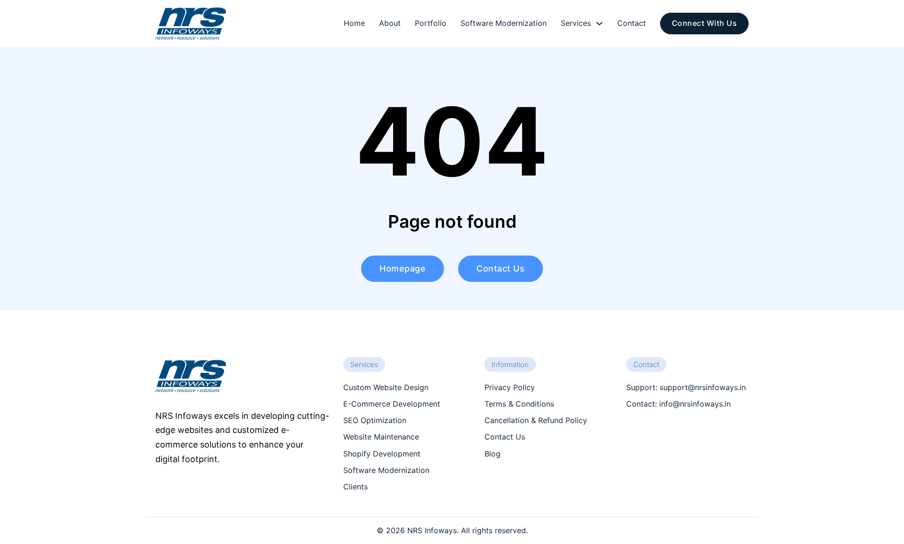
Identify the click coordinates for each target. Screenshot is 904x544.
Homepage (402, 268)
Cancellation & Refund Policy (535, 420)
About (390, 23)
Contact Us (504, 436)
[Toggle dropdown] (599, 23)
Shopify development (381, 453)
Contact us (500, 268)
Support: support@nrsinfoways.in (686, 387)
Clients (355, 486)
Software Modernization (503, 23)
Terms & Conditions (519, 403)
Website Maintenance (381, 436)
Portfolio (430, 23)
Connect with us (704, 23)
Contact (631, 23)
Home (354, 23)
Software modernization (386, 470)
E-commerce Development (391, 403)
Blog (492, 453)
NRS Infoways (432, 530)
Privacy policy (509, 387)
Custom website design (385, 387)
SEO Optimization (374, 420)
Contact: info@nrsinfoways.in (678, 403)
